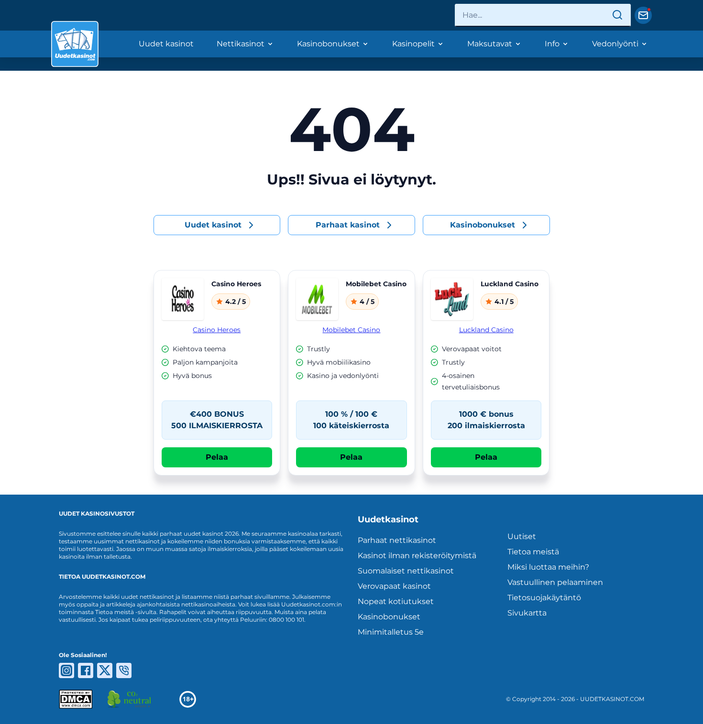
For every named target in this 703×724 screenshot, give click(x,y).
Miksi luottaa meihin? (548, 567)
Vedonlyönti (615, 43)
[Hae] (617, 15)
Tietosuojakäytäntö (544, 597)
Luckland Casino (486, 329)
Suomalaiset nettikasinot (406, 570)
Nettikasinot (240, 43)
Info (552, 43)
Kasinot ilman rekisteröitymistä (417, 555)
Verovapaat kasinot (394, 586)
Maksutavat (489, 43)
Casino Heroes (217, 329)
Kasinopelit (413, 43)
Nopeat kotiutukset (396, 601)
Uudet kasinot (166, 43)
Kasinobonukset (328, 43)
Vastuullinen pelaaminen (555, 582)
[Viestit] (643, 15)
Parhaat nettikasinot (397, 540)
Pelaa (217, 457)
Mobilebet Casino (351, 329)
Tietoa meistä (533, 551)
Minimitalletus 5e (391, 632)
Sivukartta (527, 612)
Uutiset (521, 536)
